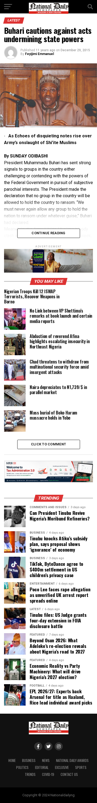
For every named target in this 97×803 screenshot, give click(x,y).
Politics (22, 767)
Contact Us (69, 774)
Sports (80, 767)
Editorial (41, 767)
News (46, 760)
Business (29, 760)
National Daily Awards (72, 760)
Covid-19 (48, 774)
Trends (30, 774)
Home (12, 760)
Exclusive (62, 767)
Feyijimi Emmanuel (39, 54)
